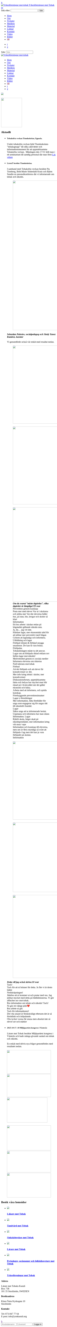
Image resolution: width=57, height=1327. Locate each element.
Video (10, 34)
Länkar (10, 29)
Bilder (10, 36)
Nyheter (10, 21)
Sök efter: (5, 10)
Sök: (3, 52)
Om (9, 18)
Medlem (11, 23)
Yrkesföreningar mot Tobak (41, 5)
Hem (9, 15)
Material (11, 26)
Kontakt (10, 31)
